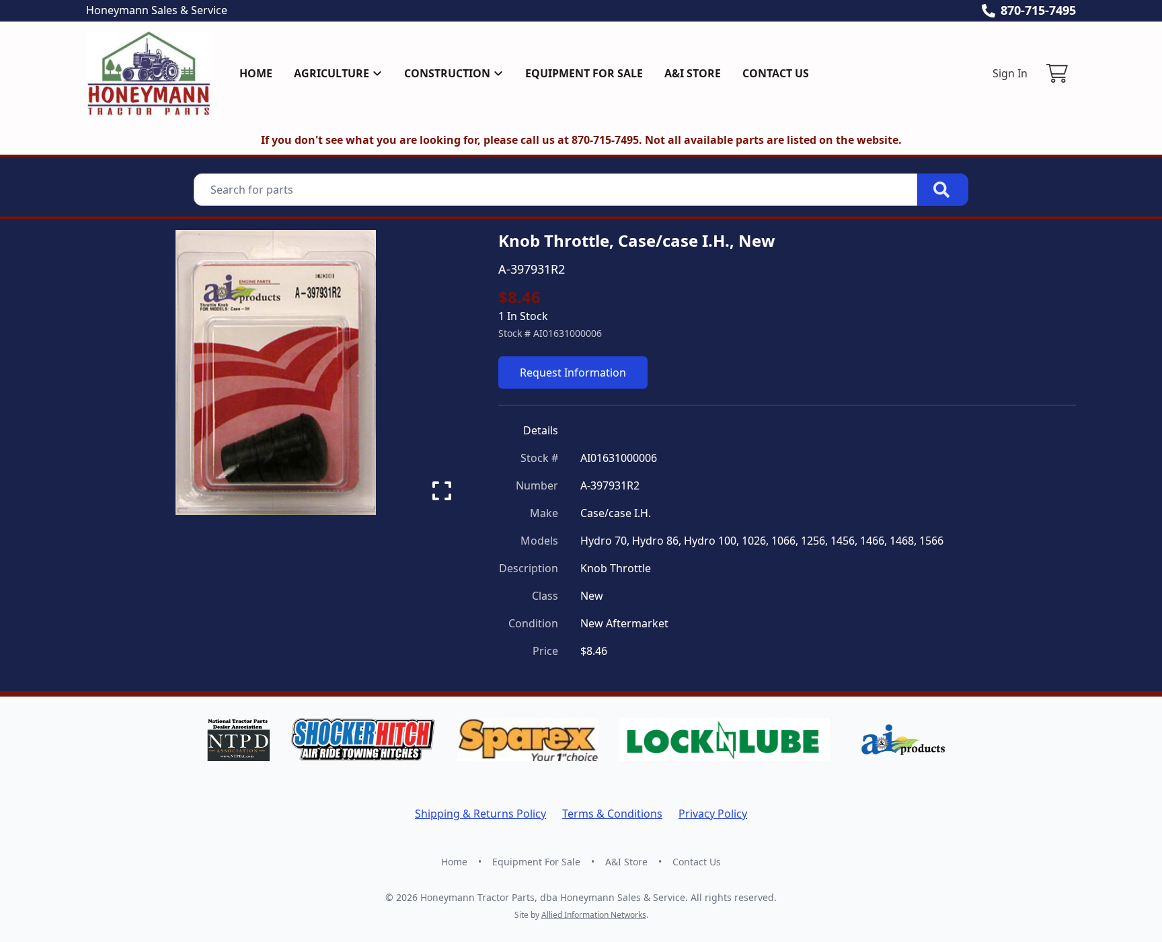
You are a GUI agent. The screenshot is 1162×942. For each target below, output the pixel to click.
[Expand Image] (441, 490)
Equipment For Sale (584, 73)
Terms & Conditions (612, 813)
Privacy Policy (713, 813)
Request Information (573, 372)
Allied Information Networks (593, 914)
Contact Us (775, 73)
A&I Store (692, 73)
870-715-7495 (1038, 10)
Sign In (1010, 73)
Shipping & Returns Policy (480, 813)
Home (255, 73)
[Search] (942, 189)
